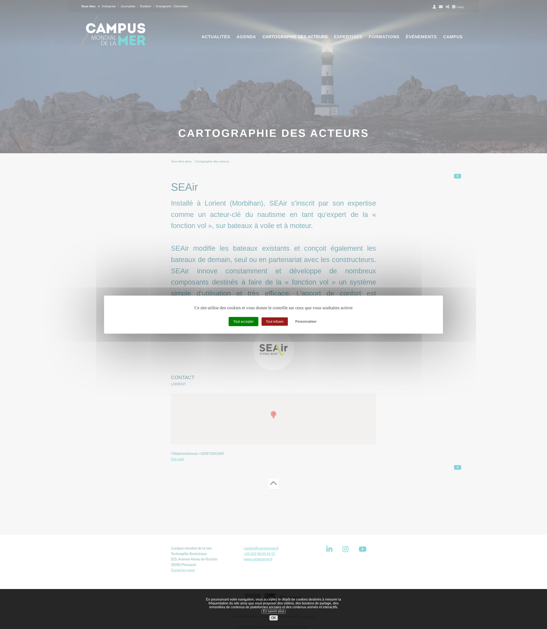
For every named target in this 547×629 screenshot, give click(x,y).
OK (273, 618)
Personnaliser (305, 321)
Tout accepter (243, 321)
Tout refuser (275, 321)
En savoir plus (273, 611)
